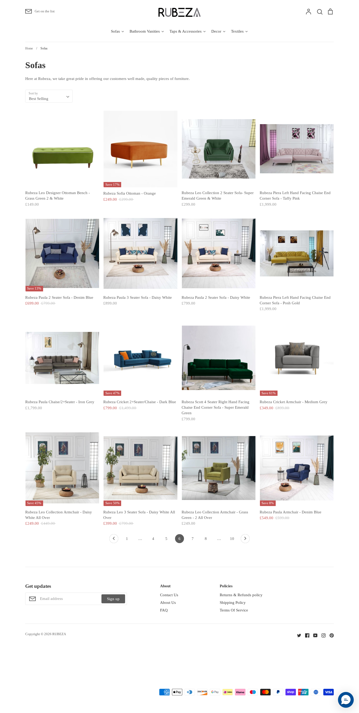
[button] (346, 700)
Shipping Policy (233, 602)
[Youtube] (313, 635)
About (165, 586)
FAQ (164, 610)
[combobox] (49, 96)
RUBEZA (59, 634)
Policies (226, 586)
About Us (168, 602)
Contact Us (169, 595)
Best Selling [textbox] (38, 99)
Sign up (113, 598)
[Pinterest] (330, 635)
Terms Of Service (234, 610)
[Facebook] (305, 635)
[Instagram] (321, 635)
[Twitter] (297, 635)
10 (232, 539)
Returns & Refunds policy (241, 595)
